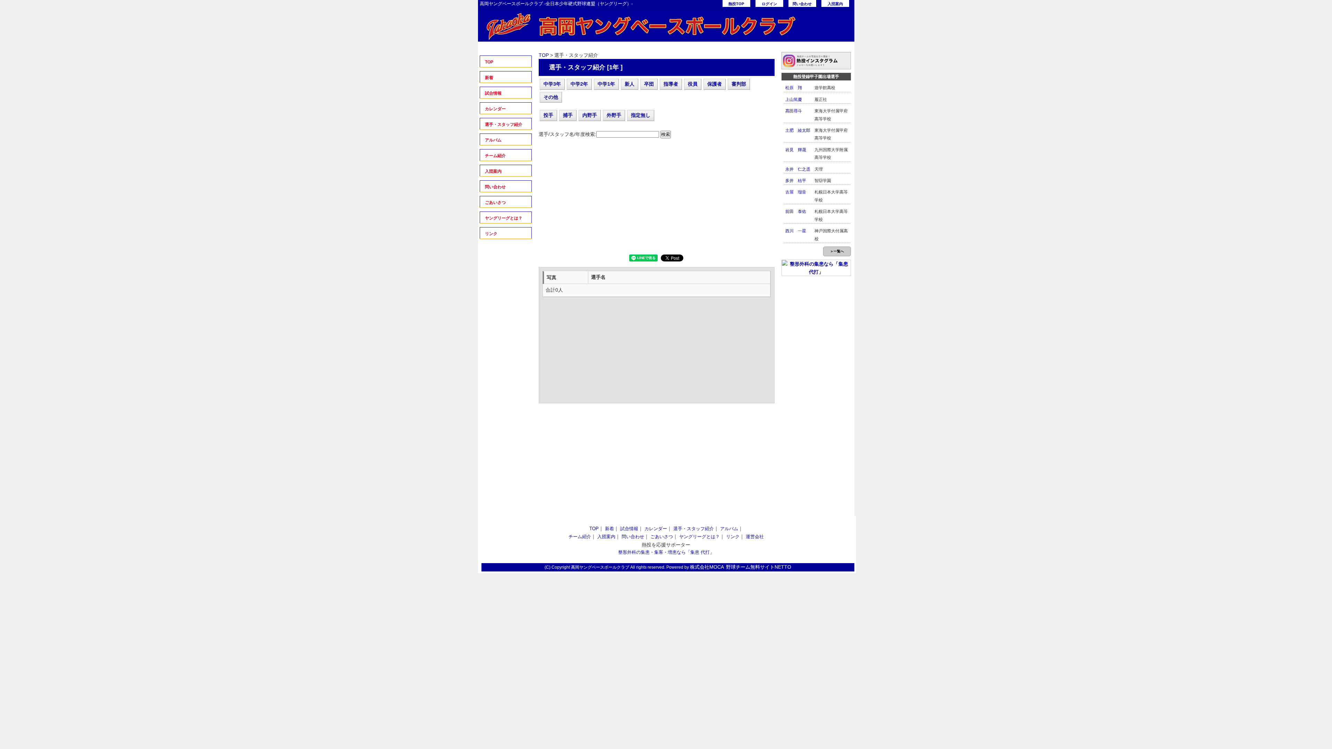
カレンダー (495, 108)
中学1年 (606, 84)
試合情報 (493, 93)
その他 (551, 97)
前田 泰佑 (795, 211)
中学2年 (579, 84)
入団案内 (835, 4)
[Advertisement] (657, 199)
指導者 (671, 84)
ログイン (769, 4)
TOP (489, 62)
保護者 (714, 84)
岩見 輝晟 (795, 149)
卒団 (649, 84)
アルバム (493, 140)
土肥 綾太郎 (797, 130)
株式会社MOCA (707, 567)
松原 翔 (793, 87)
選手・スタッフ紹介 (503, 124)
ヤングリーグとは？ (503, 218)
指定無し (640, 115)
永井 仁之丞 (797, 169)
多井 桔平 (795, 180)
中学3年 (552, 84)
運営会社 (755, 536)
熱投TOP (736, 4)
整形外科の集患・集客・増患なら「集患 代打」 (666, 552)
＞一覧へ (837, 251)
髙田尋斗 (793, 111)
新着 (489, 77)
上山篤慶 (793, 99)
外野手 (614, 115)
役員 (693, 84)
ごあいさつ (495, 202)
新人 (629, 84)
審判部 (739, 84)
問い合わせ (802, 4)
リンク (491, 233)
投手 (548, 115)
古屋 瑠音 (795, 192)
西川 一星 (795, 231)
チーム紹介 (495, 155)
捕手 (568, 115)
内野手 (589, 115)
